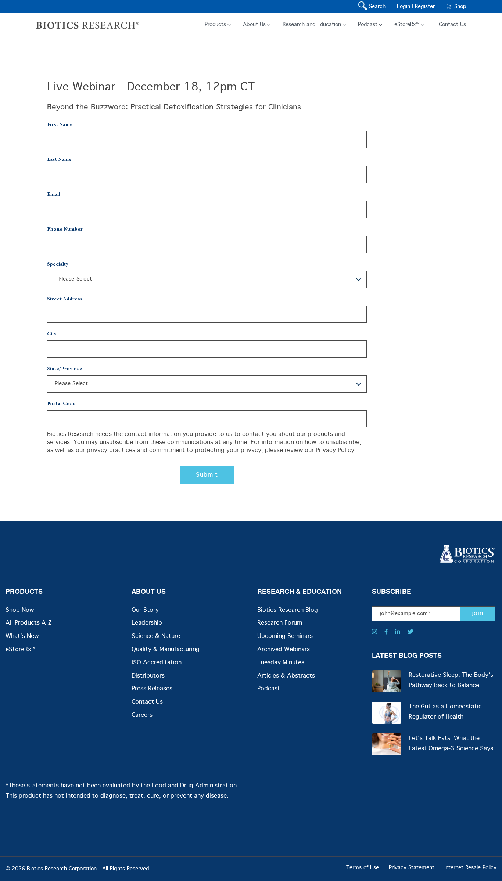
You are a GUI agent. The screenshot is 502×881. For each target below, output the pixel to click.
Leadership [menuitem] (147, 623)
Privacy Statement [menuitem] (411, 867)
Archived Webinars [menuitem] (283, 649)
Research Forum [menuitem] (279, 623)
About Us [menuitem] (254, 24)
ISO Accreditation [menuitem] (157, 663)
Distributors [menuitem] (148, 676)
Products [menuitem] (215, 24)
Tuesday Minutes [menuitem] (280, 663)
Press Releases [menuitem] (152, 689)
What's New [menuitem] (22, 636)
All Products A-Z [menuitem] (28, 623)
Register (425, 6)
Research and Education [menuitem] (312, 24)
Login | (405, 6)
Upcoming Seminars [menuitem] (285, 636)
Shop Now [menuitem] (20, 610)
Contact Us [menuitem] (452, 24)
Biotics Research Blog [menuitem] (287, 610)
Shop (458, 6)
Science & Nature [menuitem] (156, 636)
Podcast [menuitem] (367, 24)
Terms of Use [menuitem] (362, 867)
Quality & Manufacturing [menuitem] (166, 649)
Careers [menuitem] (142, 715)
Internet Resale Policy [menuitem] (470, 867)
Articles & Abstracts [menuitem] (286, 676)
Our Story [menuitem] (145, 610)
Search (376, 6)
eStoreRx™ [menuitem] (407, 24)
